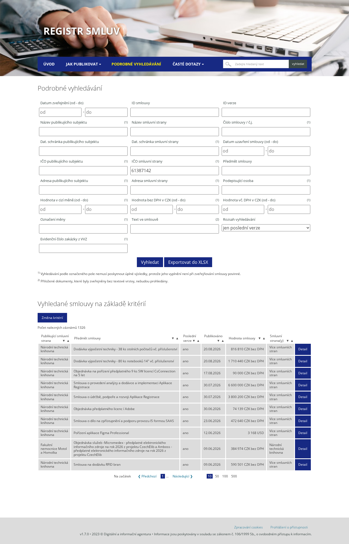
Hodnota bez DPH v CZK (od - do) (175, 200)
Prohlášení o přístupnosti (289, 527)
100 (225, 476)
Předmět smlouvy (237, 161)
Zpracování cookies (248, 527)
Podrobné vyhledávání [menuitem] (136, 64)
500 (234, 476)
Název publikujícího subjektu (84, 122)
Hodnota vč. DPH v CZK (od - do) (266, 200)
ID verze (229, 102)
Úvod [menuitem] (49, 64)
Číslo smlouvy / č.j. (266, 122)
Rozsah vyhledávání (239, 219)
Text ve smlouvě (175, 219)
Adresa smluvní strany (175, 180)
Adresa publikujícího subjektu (84, 180)
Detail (302, 349)
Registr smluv (81, 31)
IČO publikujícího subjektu (84, 161)
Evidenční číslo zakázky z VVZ (84, 239)
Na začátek (122, 476)
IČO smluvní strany (175, 161)
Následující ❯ (183, 476)
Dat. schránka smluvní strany (175, 141)
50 (217, 476)
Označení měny (84, 219)
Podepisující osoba (266, 180)
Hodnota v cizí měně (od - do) (84, 200)
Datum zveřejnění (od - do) (61, 102)
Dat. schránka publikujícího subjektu (69, 141)
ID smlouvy (141, 102)
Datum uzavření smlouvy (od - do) (250, 141)
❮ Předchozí (147, 476)
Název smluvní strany (149, 122)
